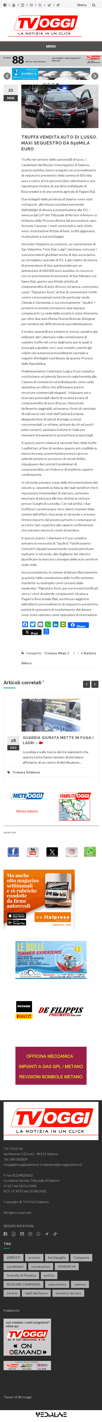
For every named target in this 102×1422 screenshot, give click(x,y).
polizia (49, 1275)
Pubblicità (11, 1310)
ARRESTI (13, 1257)
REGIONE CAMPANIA (23, 1284)
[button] (7, 76)
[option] (51, 74)
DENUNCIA (67, 1266)
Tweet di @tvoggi (18, 1397)
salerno (80, 1284)
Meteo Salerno (27, 811)
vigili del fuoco (36, 1293)
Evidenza (33, 772)
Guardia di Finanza (21, 1275)
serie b (12, 1293)
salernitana (57, 1284)
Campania (81, 1257)
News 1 (63, 653)
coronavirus (40, 1266)
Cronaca (50, 653)
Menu (82, 5)
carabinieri (15, 1266)
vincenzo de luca (68, 1293)
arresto (34, 1257)
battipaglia (57, 1257)
